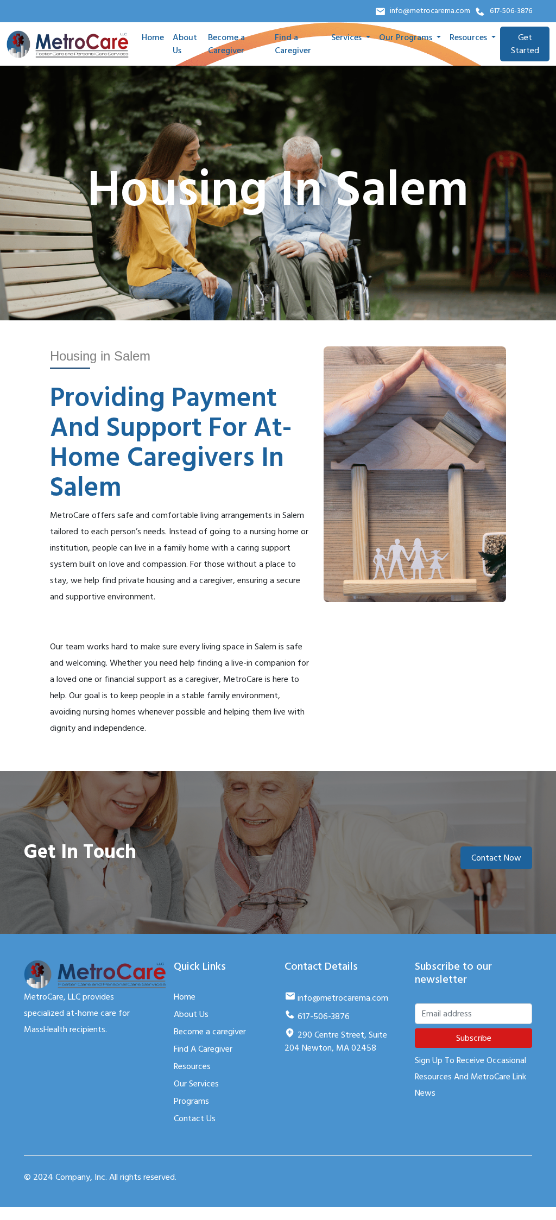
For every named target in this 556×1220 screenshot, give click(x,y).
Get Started (525, 43)
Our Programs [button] (406, 37)
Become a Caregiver (226, 43)
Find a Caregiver (293, 43)
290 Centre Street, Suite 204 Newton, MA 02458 (336, 1041)
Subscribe (473, 1038)
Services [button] (347, 37)
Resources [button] (469, 37)
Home (153, 37)
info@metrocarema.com (430, 10)
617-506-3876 (511, 10)
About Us (185, 43)
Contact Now (496, 858)
